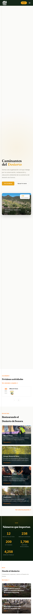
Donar (23, 2)
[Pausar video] (28, 211)
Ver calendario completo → (10, 383)
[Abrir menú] (29, 2)
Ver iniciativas (8, 183)
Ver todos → (5, 580)
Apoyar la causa (22, 183)
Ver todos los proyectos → (23, 510)
